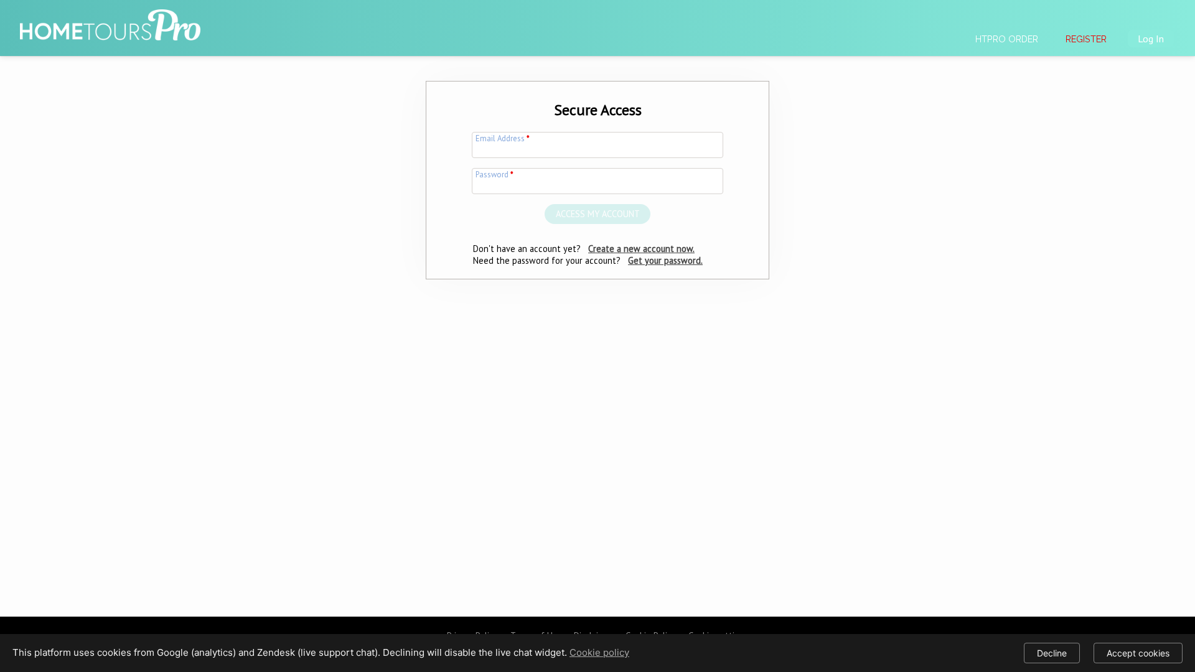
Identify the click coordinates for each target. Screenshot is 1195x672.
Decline (1052, 653)
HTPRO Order (1006, 39)
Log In (1151, 38)
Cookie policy (599, 652)
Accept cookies (1138, 653)
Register (1086, 39)
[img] (110, 19)
